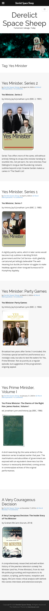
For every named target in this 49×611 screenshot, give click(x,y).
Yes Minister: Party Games (24, 291)
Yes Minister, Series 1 (20, 192)
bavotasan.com (33, 607)
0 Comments (18, 89)
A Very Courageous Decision (18, 501)
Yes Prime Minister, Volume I (18, 389)
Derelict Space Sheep (24, 19)
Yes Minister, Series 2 (20, 83)
